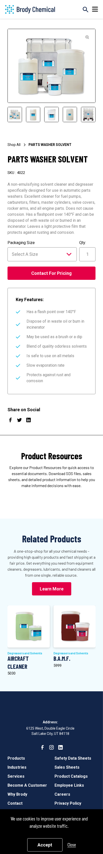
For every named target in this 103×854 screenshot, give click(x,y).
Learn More (52, 588)
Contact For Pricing (51, 273)
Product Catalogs (71, 776)
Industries (17, 767)
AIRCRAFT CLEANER (18, 662)
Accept (45, 844)
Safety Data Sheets (72, 758)
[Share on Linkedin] (29, 421)
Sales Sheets (67, 767)
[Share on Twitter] (19, 421)
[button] (95, 9)
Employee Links (69, 785)
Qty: (82, 243)
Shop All (14, 145)
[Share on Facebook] (11, 421)
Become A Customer (27, 785)
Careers (62, 794)
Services (16, 776)
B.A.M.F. (62, 658)
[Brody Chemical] (30, 9)
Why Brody (17, 794)
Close (72, 844)
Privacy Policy (67, 803)
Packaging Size (21, 243)
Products (16, 758)
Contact (15, 803)
